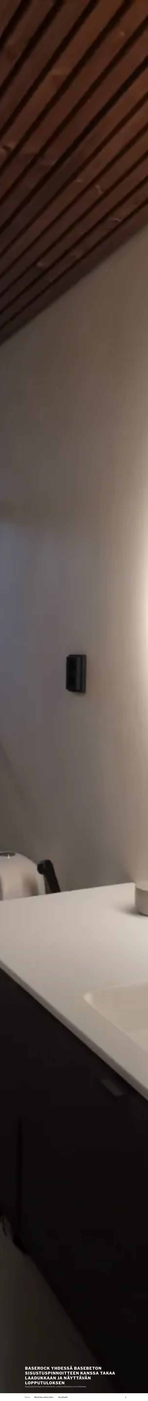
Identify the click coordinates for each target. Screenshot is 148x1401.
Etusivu (27, 1397)
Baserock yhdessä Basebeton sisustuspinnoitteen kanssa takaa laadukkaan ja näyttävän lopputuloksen (70, 1375)
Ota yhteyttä (63, 1397)
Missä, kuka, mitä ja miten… (44, 1397)
